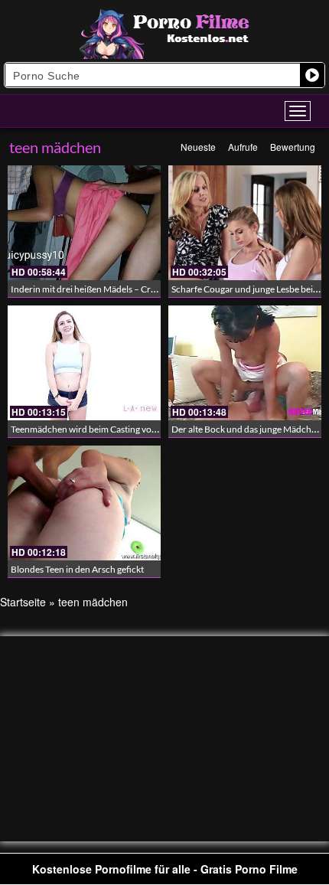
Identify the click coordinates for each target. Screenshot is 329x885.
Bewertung (292, 146)
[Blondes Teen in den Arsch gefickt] (84, 503)
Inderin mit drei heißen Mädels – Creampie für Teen (112, 289)
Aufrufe (243, 146)
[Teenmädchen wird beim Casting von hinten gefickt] (84, 362)
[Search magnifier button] (312, 75)
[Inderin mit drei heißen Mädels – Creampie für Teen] (84, 222)
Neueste (198, 146)
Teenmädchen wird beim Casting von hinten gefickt (112, 429)
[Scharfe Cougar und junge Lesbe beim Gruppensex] (244, 222)
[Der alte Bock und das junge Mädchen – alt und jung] (244, 362)
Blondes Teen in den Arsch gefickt (77, 569)
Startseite (23, 601)
